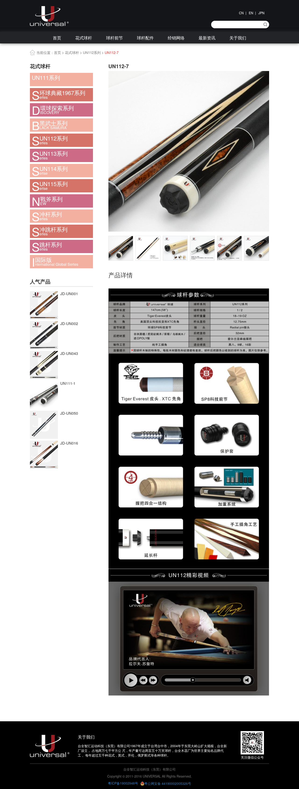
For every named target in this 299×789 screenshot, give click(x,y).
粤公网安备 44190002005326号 (167, 783)
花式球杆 (83, 38)
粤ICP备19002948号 (123, 783)
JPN (261, 13)
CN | (242, 13)
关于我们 (237, 38)
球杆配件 (145, 38)
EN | (252, 13)
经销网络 (176, 38)
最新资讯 (207, 38)
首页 (57, 38)
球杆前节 (114, 38)
